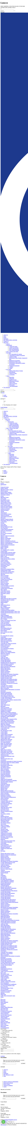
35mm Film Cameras (5, 590)
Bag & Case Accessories (6, 533)
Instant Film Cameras (5, 592)
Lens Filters (3, 567)
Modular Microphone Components (8, 888)
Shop (4, 1076)
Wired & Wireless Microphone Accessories (10, 689)
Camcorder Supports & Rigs (7, 720)
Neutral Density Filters (6, 570)
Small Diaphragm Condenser (7, 663)
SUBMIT (23, 1063)
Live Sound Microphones (6, 889)
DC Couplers (4, 747)
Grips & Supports (5, 601)
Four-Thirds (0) (5, 1031)
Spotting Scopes (13, 379)
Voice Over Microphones (6, 665)
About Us (5, 1069)
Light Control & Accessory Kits (8, 840)
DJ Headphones (4, 970)
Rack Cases (3, 972)
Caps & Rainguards (5, 1012)
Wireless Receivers (5, 672)
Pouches (2, 523)
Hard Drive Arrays (5, 810)
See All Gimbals (4, 717)
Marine (2, 1004)
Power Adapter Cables (6, 745)
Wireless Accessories (5, 860)
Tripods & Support (5, 1016)
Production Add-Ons (5, 784)
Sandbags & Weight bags (6, 848)
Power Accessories (5, 557)
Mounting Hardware (5, 847)
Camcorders (3, 637)
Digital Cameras (4, 488)
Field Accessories (13, 383)
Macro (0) (4, 1041)
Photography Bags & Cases (7, 520)
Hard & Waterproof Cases (6, 526)
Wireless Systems (4, 670)
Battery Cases (4, 556)
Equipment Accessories (6, 625)
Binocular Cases (4, 1009)
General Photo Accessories (7, 588)
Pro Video (8, 352)
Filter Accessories (5, 575)
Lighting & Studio (5, 608)
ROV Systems (4, 619)
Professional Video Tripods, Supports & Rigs (11, 699)
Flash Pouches (4, 525)
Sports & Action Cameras (6, 507)
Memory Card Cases (5, 539)
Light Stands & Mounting (6, 842)
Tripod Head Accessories (6, 516)
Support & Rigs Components (7, 722)
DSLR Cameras (4, 491)
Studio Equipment (5, 615)
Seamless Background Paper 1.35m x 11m (10, 611)
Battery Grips (4, 548)
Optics (7, 376)
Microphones (12, 372)
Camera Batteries (4, 546)
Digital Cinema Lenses (6, 644)
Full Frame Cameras (5, 494)
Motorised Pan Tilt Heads (6, 739)
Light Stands (3, 843)
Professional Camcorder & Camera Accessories (11, 761)
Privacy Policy (6, 1084)
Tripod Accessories (5, 515)
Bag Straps (3, 532)
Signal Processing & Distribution (8, 792)
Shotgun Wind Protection (6, 693)
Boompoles (3, 690)
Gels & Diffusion (4, 838)
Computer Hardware (5, 802)
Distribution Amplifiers (6, 795)
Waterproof (3, 1003)
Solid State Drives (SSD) (6, 807)
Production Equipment (14, 365)
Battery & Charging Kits (6, 743)
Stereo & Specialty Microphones (8, 666)
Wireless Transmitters (5, 671)
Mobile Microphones (5, 605)
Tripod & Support (5, 510)
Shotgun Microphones (6, 660)
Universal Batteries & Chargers (8, 553)
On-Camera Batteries (5, 742)
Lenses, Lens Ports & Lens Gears (8, 620)
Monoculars (12, 384)
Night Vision (12, 382)
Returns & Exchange (8, 1083)
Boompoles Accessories (6, 958)
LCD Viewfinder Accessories (7, 585)
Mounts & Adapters (5, 770)
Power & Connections (6, 624)
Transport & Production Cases (7, 756)
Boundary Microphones (6, 886)
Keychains (3, 534)
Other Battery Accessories (6, 751)
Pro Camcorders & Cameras (15, 354)
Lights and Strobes (5, 622)
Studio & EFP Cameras (6, 639)
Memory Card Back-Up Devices (8, 541)
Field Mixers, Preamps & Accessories (9, 683)
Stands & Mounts (4, 976)
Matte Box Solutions (5, 653)
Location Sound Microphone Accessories (10, 920)
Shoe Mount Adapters (5, 767)
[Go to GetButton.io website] (3, 1124)
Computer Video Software (6, 801)
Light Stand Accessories (6, 845)
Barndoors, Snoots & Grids (7, 836)
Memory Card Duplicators (6, 543)
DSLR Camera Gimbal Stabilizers (8, 712)
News (4, 1071)
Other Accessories (5, 769)
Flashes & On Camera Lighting (8, 558)
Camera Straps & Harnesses (7, 529)
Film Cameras (4, 589)
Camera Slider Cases (5, 738)
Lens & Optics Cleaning (6, 1015)
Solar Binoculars (4, 1008)
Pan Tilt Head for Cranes (6, 730)
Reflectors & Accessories (6, 835)
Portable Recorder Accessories (7, 681)
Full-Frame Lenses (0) (7, 1030)
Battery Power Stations (6, 749)
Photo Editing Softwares (6, 628)
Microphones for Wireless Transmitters (9, 861)
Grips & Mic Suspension (6, 961)
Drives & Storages (5, 804)
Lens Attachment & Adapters (7, 648)
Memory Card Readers (6, 538)
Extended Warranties (5, 1018)
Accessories (12, 374)
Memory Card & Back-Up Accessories (9, 542)
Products (5, 471)
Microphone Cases (5, 974)
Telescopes (11, 378)
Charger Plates (4, 551)
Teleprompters (4, 783)
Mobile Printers (4, 602)
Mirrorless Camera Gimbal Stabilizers (9, 713)
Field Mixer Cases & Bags (7, 687)
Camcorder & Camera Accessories (17, 355)
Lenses (2, 496)
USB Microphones (5, 885)
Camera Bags (4, 521)
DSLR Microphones (5, 917)
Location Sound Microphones (7, 895)
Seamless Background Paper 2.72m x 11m (10, 612)
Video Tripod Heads (5, 704)
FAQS (4, 1086)
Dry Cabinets (4, 606)
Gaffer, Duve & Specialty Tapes (8, 995)
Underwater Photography (6, 616)
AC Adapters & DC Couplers (7, 549)
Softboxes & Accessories (6, 833)
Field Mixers (3, 684)
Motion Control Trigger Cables (8, 737)
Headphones (3, 967)
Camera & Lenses (13, 346)
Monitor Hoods (4, 788)
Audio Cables (4, 979)
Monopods (3, 517)
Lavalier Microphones (6, 661)
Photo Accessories (5, 583)
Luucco (8, 343)
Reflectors (3, 839)
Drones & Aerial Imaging (6, 506)
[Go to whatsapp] (3, 1122)
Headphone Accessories (6, 990)
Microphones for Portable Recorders (9, 680)
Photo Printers (4, 630)
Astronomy (3, 1006)
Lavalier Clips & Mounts (6, 698)
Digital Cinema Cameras (6, 638)
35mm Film (3, 597)
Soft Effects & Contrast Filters (7, 571)
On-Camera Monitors (5, 771)
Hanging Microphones (6, 894)
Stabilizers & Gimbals (5, 711)
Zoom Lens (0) (5, 1036)
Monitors (3, 626)
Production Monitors (5, 774)
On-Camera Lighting (5, 562)
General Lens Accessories (6, 579)
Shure (2, 874)
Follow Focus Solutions (6, 651)
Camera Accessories (13, 347)
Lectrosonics (3, 876)
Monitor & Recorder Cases (7, 758)
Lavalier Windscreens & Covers (8, 697)
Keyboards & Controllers (6, 803)
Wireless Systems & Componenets (8, 854)
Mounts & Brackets (5, 820)
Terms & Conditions (8, 1085)
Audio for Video (13, 356)
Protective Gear (4, 582)
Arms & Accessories (5, 621)
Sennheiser (3, 875)
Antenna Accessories (5, 871)
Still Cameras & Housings (6, 617)
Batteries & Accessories (14, 360)
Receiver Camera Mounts (6, 868)
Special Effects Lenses (6, 502)
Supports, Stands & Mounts (7, 519)
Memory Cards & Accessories (7, 535)
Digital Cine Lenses (5, 501)
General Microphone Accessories (8, 922)
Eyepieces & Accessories (6, 1011)
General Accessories (5, 991)
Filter (2, 479)
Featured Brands (4, 872)
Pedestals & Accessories (6, 710)
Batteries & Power (5, 786)
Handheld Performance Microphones (9, 890)
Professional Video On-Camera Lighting (10, 762)
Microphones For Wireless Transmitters (9, 674)
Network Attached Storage (7, 811)
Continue (3, 1056)
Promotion (5, 1073)
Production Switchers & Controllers (9, 780)
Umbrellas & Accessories (6, 834)
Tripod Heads (4, 512)
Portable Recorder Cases (6, 678)
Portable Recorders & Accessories (8, 675)
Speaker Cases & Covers (6, 975)
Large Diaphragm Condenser (7, 880)
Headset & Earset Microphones (8, 893)
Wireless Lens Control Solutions (8, 652)
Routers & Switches (5, 794)
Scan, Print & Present (14, 350)
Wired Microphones (5, 658)
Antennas (3, 870)
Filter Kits (3, 574)
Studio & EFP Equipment (6, 779)
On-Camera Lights (5, 763)
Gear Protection (4, 528)
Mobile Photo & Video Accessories (9, 598)
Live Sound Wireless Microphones (8, 908)
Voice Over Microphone (6, 931)
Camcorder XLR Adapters (7, 685)
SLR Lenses (3, 498)
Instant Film (3, 596)
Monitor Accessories (5, 785)
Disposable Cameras (5, 593)
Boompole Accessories (6, 692)
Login (4, 395)
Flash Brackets (4, 566)
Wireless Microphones (6, 669)
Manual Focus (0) (6, 1047)
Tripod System (4, 702)
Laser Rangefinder (13, 386)
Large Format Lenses (5, 505)
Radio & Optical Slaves (6, 564)
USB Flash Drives (5, 808)
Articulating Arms (5, 766)
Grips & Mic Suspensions (6, 694)
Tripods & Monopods (5, 701)
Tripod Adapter (4, 1017)
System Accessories (5, 587)
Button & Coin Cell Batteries (7, 555)
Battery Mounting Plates (6, 744)
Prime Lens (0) (5, 1034)
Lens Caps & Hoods (5, 578)
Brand (4, 1072)
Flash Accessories (5, 561)
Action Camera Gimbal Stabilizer (8, 715)
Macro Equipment (5, 580)
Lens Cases (3, 524)
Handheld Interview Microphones (8, 662)
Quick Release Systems (6, 514)
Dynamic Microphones (6, 883)
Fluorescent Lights (5, 830)
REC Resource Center (8, 1074)
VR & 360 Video (4, 642)
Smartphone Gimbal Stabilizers (8, 716)
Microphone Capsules (5, 866)
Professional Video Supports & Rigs (9, 719)
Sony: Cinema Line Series (12, 351)
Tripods (2, 511)
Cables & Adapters (5, 865)
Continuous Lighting (5, 826)
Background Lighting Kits (6, 765)
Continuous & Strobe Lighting (7, 610)
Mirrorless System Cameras (7, 489)
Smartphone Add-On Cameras (7, 599)
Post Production (4, 799)
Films (2, 594)
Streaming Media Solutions (7, 781)
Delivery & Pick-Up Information (10, 1081)
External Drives (4, 806)
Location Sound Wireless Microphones (9, 902)
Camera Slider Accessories (7, 734)
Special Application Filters (6, 573)
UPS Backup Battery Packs (7, 988)
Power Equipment (5, 983)
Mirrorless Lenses (5, 497)
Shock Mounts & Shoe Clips (7, 696)
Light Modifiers (4, 831)
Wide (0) (4, 1038)
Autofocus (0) (5, 1045)
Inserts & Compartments (6, 530)
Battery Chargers (4, 547)
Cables (10, 368)
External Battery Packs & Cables (8, 552)
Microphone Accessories (6, 918)
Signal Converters (5, 793)
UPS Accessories (4, 989)
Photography (9, 345)
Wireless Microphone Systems (16, 370)
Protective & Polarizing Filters (7, 569)
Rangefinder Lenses (5, 500)
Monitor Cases (4, 789)
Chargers (3, 748)
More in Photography (14, 349)
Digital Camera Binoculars (7, 1007)
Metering (3, 993)
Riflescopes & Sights (14, 381)
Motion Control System (6, 735)
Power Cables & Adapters (6, 817)
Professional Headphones (6, 968)
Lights (2, 603)
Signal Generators (5, 798)
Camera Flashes (4, 560)
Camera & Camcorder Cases (7, 753)
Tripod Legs (3, 703)
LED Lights (3, 827)
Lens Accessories (4, 576)
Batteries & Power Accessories (8, 544)
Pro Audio (8, 369)
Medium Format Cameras (6, 493)
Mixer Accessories (5, 688)
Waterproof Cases (5, 754)
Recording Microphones (6, 879)
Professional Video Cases (15, 361)
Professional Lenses (5, 646)
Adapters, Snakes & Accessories (8, 981)
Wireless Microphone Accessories (8, 921)
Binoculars (11, 377)
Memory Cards (4, 537)
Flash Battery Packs (5, 565)
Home (4, 470)
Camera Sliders (4, 731)
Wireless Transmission (6, 775)
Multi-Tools (3, 994)
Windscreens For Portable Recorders (9, 679)
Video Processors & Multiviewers (8, 797)
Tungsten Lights (4, 829)
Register (5, 396)
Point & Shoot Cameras (6, 492)
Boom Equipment (5, 844)
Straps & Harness (4, 1013)
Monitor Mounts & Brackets (7, 790)
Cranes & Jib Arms (5, 728)
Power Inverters (4, 986)
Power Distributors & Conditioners (8, 984)
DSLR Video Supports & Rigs (7, 721)
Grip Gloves (3, 824)
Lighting (11, 367)
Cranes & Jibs (4, 729)
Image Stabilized (4, 1002)
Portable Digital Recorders (7, 676)
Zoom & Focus (4, 649)
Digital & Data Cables (6, 980)
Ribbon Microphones (5, 884)
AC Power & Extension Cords (7, 985)
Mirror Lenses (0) (6, 1042)
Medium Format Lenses (6, 503)
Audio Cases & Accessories (7, 971)
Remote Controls (4, 584)
